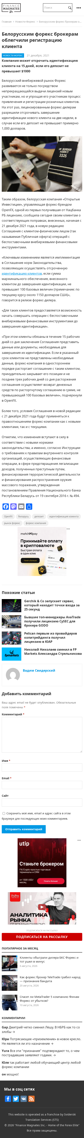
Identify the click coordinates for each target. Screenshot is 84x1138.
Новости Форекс (25, 21)
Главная (7, 21)
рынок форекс (12, 523)
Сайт (5, 795)
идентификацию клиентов (22, 273)
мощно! (13, 1074)
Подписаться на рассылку (42, 937)
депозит (39, 516)
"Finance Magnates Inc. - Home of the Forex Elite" (47, 1125)
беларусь (23, 516)
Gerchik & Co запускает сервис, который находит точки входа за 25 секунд (52, 605)
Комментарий (13, 714)
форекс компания (36, 523)
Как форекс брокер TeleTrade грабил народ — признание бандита (50, 979)
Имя (6, 761)
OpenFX (8, 516)
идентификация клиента (64, 516)
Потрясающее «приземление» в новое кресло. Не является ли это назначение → (41, 1041)
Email (7, 778)
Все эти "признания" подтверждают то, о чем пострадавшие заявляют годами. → (41, 1053)
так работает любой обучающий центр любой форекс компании (41, 1064)
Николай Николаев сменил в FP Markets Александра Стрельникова (53, 651)
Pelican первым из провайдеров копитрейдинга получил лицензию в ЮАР (50, 637)
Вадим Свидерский (39, 670)
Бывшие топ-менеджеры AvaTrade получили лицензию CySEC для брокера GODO (52, 621)
